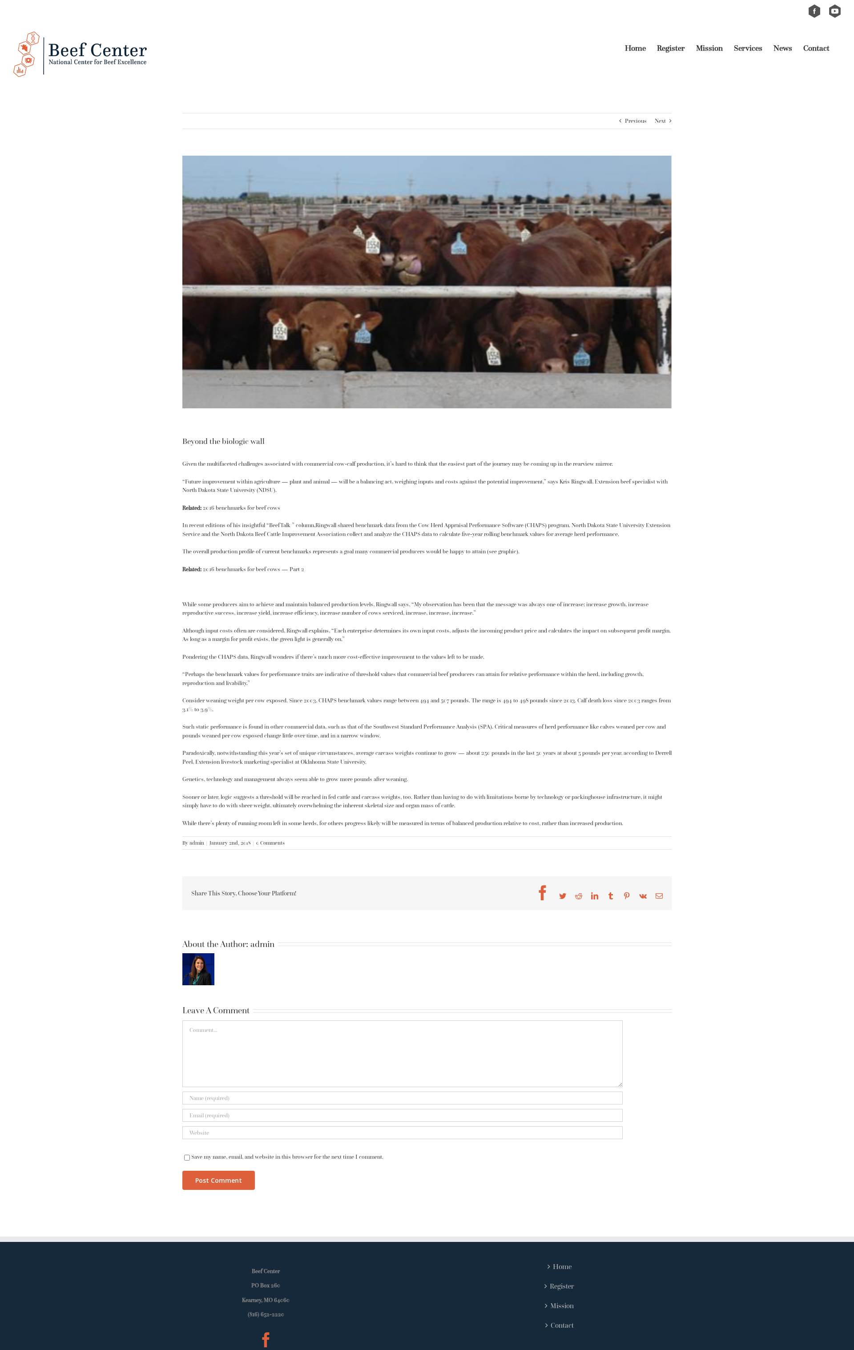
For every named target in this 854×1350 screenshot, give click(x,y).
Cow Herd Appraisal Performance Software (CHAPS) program (493, 525)
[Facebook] (266, 1339)
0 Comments (270, 842)
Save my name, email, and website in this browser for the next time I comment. (287, 1157)
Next (660, 121)
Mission (562, 1305)
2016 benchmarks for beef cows (241, 508)
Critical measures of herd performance (541, 726)
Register (562, 1285)
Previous (636, 121)
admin (196, 842)
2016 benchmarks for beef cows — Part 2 (253, 569)
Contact (562, 1325)
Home (562, 1266)
